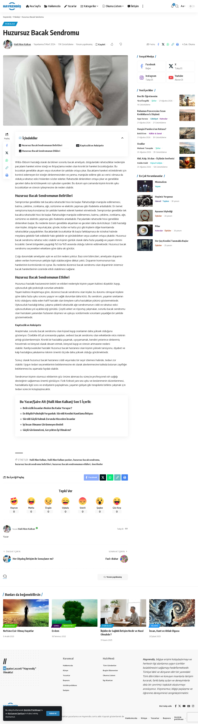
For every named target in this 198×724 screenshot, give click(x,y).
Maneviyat (10, 626)
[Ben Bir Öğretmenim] (187, 100)
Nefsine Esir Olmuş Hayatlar (18, 630)
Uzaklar (141, 143)
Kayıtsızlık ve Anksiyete (92, 145)
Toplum (165, 201)
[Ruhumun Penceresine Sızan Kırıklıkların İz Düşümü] (187, 115)
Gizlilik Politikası (32, 710)
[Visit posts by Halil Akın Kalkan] (7, 44)
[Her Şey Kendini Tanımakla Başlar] (145, 245)
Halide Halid (142, 163)
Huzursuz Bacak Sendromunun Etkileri (41, 151)
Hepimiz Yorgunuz (164, 196)
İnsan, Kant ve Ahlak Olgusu (164, 630)
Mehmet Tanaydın (145, 148)
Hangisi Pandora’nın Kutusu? (151, 129)
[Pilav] (145, 230)
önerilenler (97, 464)
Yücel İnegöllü (143, 100)
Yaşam (157, 186)
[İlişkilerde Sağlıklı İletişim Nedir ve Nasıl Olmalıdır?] (123, 613)
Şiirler (154, 100)
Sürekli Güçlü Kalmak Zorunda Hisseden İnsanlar (49, 418)
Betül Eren (141, 133)
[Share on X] (163, 44)
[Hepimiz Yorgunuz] (145, 201)
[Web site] (126, 529)
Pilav (157, 226)
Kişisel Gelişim (156, 163)
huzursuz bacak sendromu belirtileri (33, 464)
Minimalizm (161, 182)
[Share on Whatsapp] (168, 44)
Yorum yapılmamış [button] (114, 577)
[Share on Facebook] (158, 44)
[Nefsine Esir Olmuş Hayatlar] (26, 613)
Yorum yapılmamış (84, 44)
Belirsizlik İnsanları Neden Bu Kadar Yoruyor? (47, 408)
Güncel (158, 201)
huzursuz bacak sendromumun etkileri (71, 464)
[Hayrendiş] (12, 6)
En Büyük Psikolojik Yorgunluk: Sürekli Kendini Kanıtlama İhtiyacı (58, 413)
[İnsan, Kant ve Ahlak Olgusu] (172, 613)
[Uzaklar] (187, 148)
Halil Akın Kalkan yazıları (59, 460)
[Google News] (189, 706)
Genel (56, 626)
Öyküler (158, 216)
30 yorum (175, 201)
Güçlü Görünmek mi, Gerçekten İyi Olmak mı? (47, 430)
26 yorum (168, 216)
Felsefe (154, 626)
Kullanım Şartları (16, 713)
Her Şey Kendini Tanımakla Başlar (171, 241)
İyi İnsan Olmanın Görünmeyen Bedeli (43, 424)
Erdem (55, 630)
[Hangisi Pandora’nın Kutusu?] (187, 133)
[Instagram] (151, 77)
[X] (180, 66)
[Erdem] (74, 613)
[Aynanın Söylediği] (145, 215)
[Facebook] (151, 66)
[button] (53, 713)
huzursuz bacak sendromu (86, 460)
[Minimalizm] (145, 186)
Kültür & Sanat (155, 133)
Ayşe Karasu (142, 118)
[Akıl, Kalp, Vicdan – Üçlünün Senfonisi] (187, 163)
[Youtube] (180, 77)
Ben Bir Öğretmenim (147, 96)
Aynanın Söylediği (163, 211)
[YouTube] (184, 706)
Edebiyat (154, 118)
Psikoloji (10, 24)
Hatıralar (164, 118)
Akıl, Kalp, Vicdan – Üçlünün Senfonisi (155, 158)
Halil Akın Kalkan (22, 44)
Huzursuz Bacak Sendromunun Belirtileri (42, 145)
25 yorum (168, 245)
